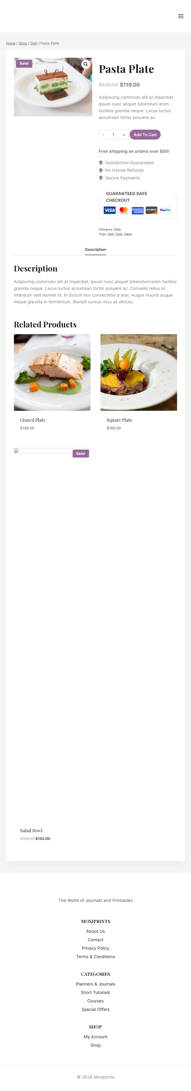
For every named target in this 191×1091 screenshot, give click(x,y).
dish (111, 234)
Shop (96, 1045)
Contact (95, 939)
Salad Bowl (31, 830)
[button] (85, 64)
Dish (117, 229)
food (119, 234)
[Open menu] (183, 16)
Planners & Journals (95, 984)
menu (128, 234)
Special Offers (96, 1009)
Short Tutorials (95, 992)
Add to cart (145, 134)
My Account (95, 1036)
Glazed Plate (33, 420)
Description (95, 249)
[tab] (95, 250)
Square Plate (120, 420)
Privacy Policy (95, 948)
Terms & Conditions (95, 956)
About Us (95, 931)
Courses (95, 1000)
